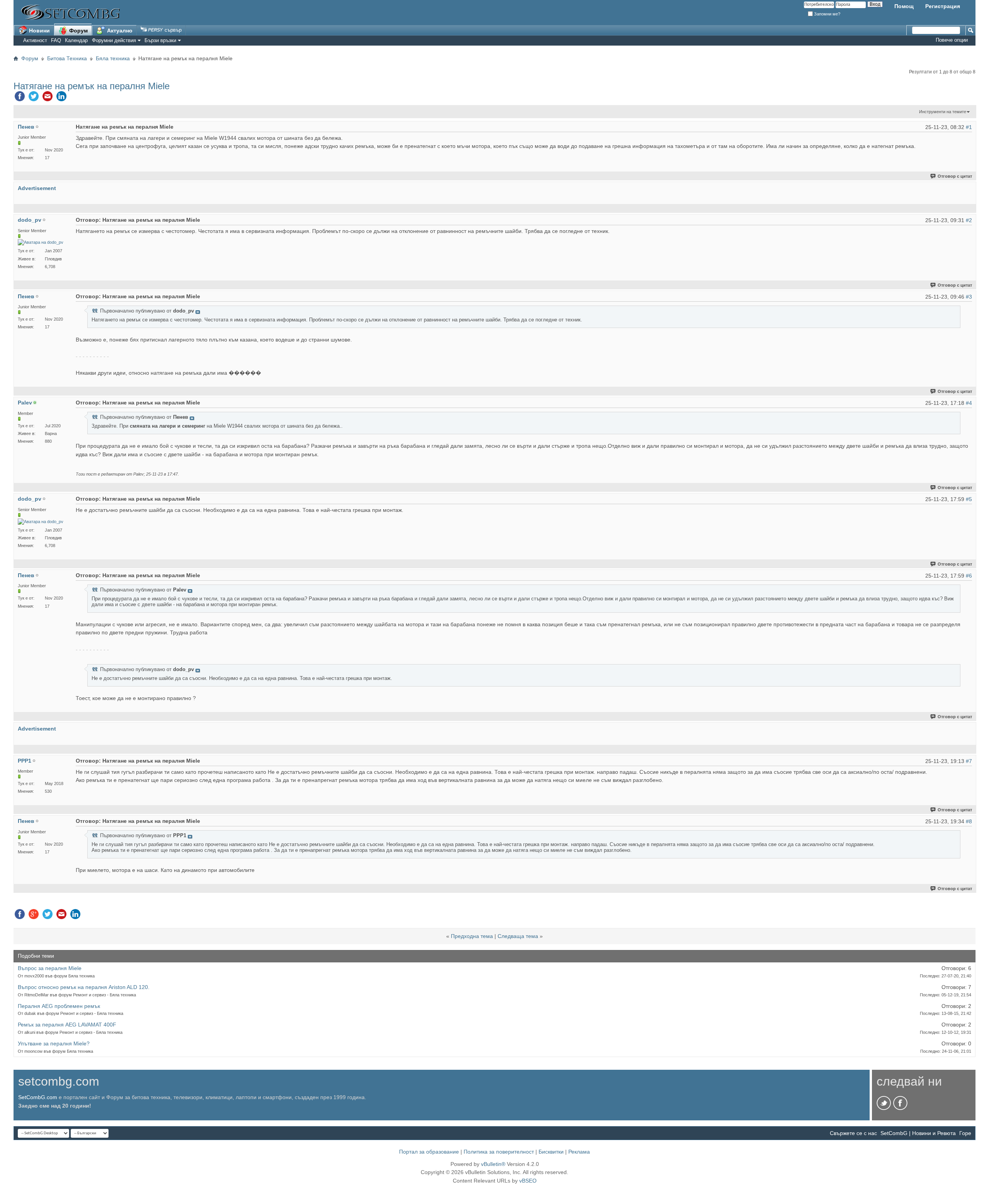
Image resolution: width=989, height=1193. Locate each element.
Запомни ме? (826, 14)
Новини (38, 30)
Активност (35, 40)
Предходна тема (472, 936)
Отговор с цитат (955, 176)
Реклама (579, 1152)
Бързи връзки (160, 40)
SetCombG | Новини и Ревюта (918, 1133)
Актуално (119, 30)
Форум (78, 30)
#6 (969, 576)
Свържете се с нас (853, 1133)
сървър (172, 30)
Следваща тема (518, 936)
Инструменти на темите (942, 111)
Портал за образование (429, 1152)
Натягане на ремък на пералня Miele (92, 86)
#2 (969, 220)
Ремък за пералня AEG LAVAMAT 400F (67, 1024)
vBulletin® (493, 1164)
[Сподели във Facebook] (20, 98)
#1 (969, 127)
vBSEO (528, 1181)
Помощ (904, 6)
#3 (969, 297)
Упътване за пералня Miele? (54, 1043)
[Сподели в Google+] (33, 916)
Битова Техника (67, 58)
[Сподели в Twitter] (33, 98)
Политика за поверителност (499, 1152)
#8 (969, 821)
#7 (969, 761)
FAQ (56, 40)
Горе (965, 1133)
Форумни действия (114, 40)
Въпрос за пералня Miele (50, 968)
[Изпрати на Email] (47, 98)
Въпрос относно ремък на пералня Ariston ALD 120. (84, 987)
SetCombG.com (37, 1097)
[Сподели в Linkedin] (61, 98)
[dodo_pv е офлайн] (40, 242)
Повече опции (952, 40)
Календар (76, 40)
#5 (969, 499)
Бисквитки (551, 1152)
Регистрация (942, 6)
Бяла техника (113, 58)
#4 (969, 403)
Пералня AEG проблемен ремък (59, 1006)
